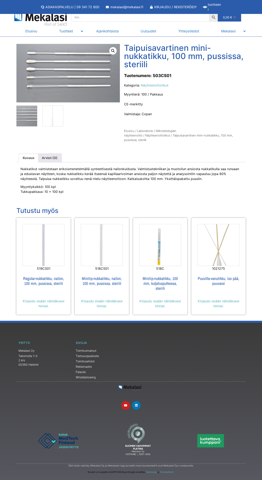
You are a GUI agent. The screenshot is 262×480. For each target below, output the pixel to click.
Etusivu (129, 131)
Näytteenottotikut (154, 85)
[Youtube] (125, 405)
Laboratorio (145, 131)
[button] (113, 51)
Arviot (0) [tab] (50, 158)
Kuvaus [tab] (28, 158)
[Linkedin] (136, 405)
